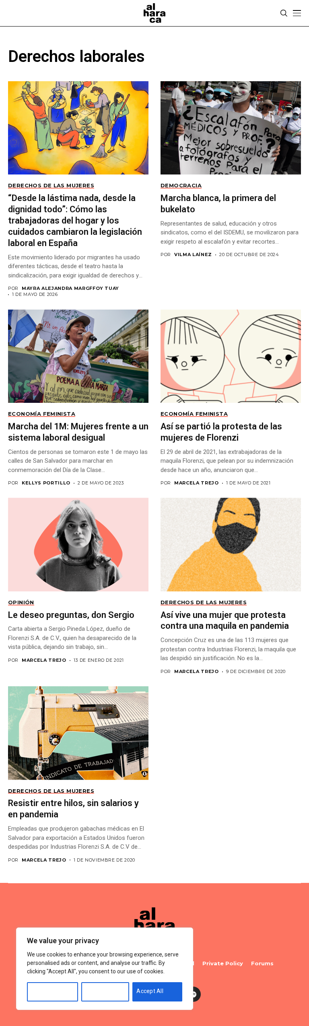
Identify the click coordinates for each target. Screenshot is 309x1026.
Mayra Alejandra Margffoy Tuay (70, 288)
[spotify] (193, 994)
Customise (45, 991)
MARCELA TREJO (196, 483)
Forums (262, 963)
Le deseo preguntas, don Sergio (71, 615)
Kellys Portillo (46, 483)
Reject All (97, 991)
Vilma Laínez (193, 254)
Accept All (149, 991)
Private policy (222, 963)
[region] (104, 969)
